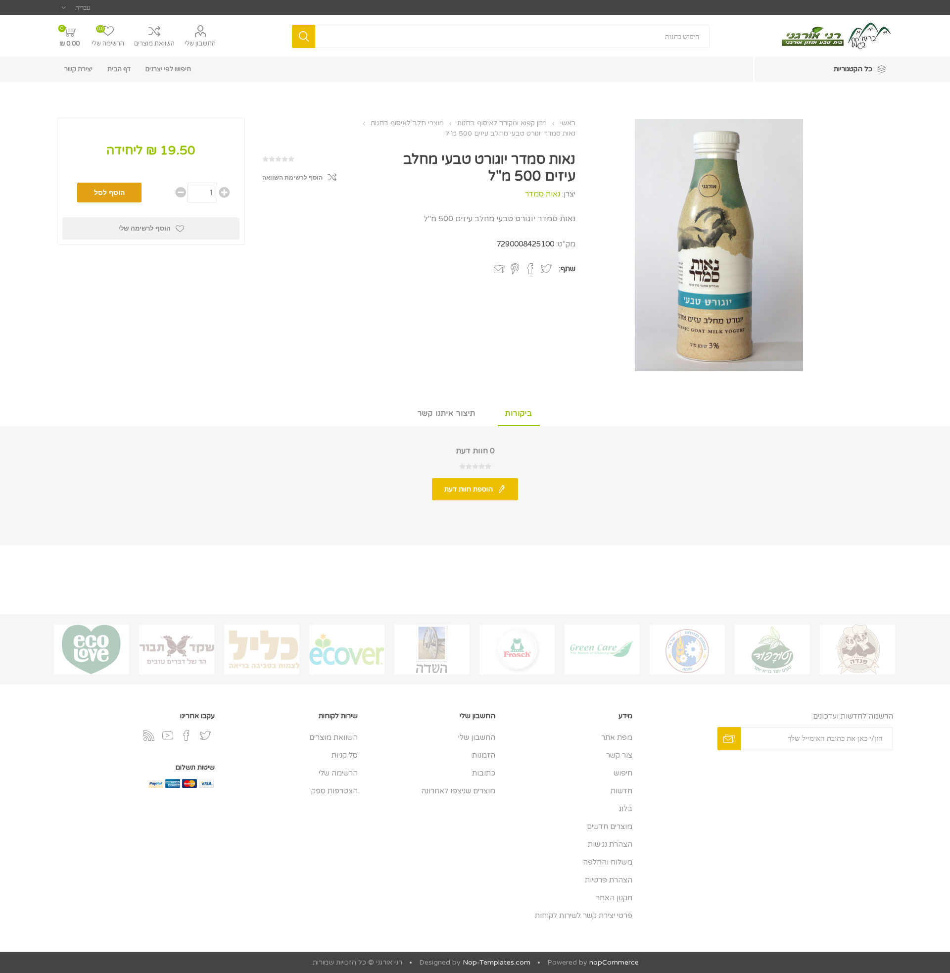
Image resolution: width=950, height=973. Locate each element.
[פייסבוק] (186, 735)
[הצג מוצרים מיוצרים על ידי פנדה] (857, 649)
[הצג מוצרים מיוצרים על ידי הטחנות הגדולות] (687, 649)
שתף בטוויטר (546, 268)
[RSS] (149, 735)
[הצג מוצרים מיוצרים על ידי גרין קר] (602, 649)
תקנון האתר (614, 897)
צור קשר (619, 755)
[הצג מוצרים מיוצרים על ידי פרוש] (517, 649)
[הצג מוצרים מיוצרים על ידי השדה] (432, 649)
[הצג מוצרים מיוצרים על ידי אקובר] (346, 649)
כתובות (483, 773)
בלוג (625, 808)
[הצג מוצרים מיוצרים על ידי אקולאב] (91, 649)
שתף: (567, 268)
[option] (857, 649)
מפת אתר (616, 737)
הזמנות (483, 755)
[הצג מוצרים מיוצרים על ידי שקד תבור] (176, 649)
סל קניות (345, 755)
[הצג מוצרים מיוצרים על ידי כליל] (261, 649)
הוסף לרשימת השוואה (292, 177)
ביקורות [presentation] (518, 413)
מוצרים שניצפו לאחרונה (458, 790)
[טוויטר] (205, 735)
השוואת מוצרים (154, 44)
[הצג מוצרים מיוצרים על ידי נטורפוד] (772, 649)
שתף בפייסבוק (530, 268)
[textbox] (512, 36)
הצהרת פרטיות (608, 880)
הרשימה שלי (338, 773)
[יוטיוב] (168, 735)
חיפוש (623, 773)
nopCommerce (614, 962)
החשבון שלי (200, 44)
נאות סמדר (542, 194)
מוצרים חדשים (609, 826)
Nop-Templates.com (496, 962)
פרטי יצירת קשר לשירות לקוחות (583, 915)
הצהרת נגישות (610, 844)
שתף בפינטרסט (515, 268)
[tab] (519, 413)
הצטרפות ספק (334, 790)
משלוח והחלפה (607, 862)
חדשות (621, 790)
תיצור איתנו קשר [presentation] (446, 413)
